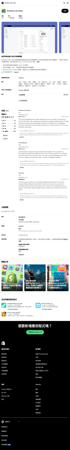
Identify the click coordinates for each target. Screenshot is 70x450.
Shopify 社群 (5, 396)
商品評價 (38, 360)
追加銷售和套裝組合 (41, 364)
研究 (2, 399)
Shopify (21, 18)
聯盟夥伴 (38, 406)
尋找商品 (4, 357)
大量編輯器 (22, 95)
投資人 (37, 396)
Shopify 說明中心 (6, 389)
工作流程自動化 (23, 100)
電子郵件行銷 (39, 367)
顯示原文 (16, 72)
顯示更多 (22, 137)
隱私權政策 (22, 217)
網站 (20, 228)
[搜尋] (64, 3)
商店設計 (4, 367)
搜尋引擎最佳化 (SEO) (42, 370)
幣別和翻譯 (39, 377)
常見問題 (21, 219)
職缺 (37, 392)
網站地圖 (4, 440)
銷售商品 (4, 360)
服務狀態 (38, 413)
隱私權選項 (4, 444)
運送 (37, 374)
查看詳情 (21, 254)
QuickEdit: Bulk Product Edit (14, 303)
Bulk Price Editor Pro (47, 303)
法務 (37, 409)
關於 (37, 389)
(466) (12, 18)
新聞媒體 (38, 399)
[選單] (68, 3)
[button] (17, 306)
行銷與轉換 (4, 370)
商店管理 (4, 374)
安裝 (65, 11)
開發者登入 (4, 427)
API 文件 (3, 392)
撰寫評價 (5, 135)
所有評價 (5, 139)
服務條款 (4, 431)
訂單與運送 (4, 364)
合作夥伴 (38, 402)
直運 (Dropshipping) (42, 354)
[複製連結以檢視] (32, 110)
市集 (37, 357)
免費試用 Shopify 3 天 (35, 332)
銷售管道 (4, 354)
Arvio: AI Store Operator (13, 312)
